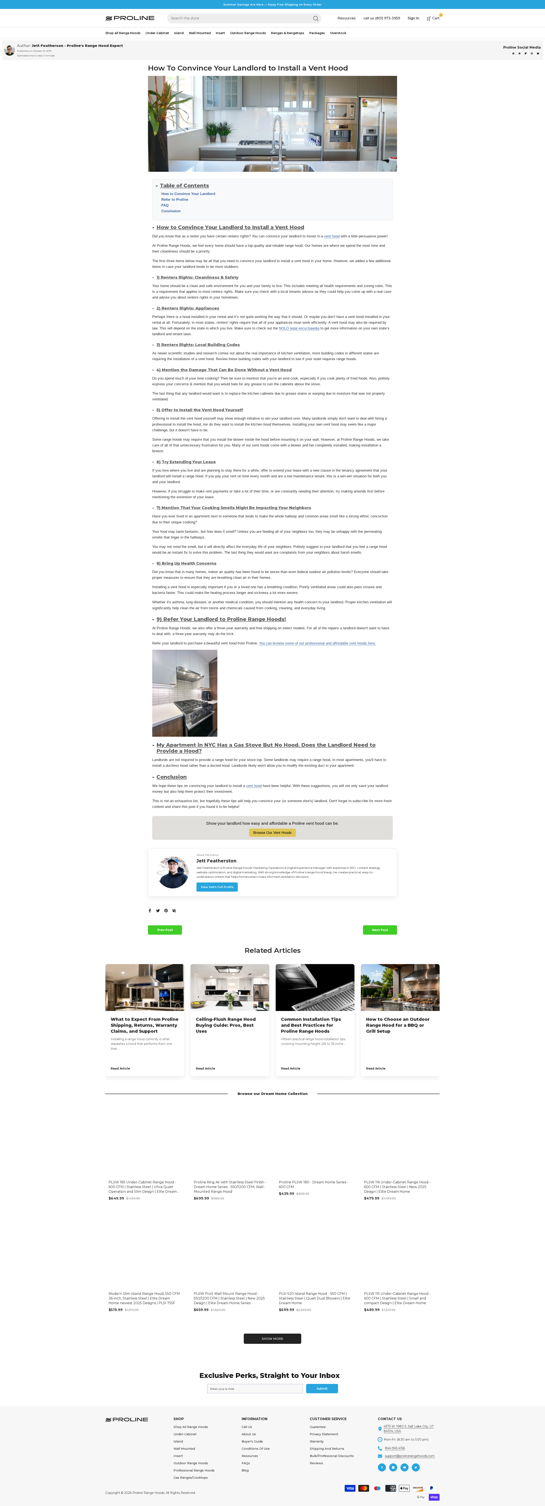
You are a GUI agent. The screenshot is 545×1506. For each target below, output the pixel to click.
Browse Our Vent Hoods (272, 833)
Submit (322, 1388)
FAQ (165, 205)
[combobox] (238, 18)
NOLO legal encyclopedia (299, 328)
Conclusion (171, 211)
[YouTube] (538, 53)
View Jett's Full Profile (217, 887)
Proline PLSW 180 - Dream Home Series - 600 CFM (313, 1184)
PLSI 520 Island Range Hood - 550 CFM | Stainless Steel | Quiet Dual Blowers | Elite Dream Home (314, 1298)
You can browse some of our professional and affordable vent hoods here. (317, 643)
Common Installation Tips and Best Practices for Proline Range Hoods (311, 1025)
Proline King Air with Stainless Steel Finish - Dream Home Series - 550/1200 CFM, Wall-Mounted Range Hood (230, 1187)
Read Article (120, 1068)
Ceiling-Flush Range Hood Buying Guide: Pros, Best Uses (226, 1025)
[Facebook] (519, 53)
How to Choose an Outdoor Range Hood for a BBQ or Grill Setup (398, 1025)
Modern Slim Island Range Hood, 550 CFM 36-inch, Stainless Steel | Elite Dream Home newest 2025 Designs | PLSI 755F (144, 1298)
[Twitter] (158, 910)
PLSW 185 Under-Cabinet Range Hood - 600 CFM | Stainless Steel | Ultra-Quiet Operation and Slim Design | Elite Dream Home (143, 1187)
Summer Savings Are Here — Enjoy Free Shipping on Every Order (272, 4)
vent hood (332, 236)
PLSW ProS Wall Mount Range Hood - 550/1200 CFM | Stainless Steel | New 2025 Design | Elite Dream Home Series (229, 1298)
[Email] (174, 910)
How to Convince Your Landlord (188, 194)
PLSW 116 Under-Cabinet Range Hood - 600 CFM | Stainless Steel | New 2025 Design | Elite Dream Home (397, 1187)
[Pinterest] (513, 53)
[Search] (244, 18)
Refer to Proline (174, 200)
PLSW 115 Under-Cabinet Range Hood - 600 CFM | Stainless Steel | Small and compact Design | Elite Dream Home (397, 1298)
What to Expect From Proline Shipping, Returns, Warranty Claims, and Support (144, 1025)
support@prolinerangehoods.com (410, 1456)
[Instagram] (532, 53)
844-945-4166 (395, 1448)
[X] (526, 53)
